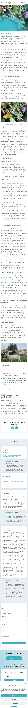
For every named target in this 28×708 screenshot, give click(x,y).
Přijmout (14, 695)
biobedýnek (17, 382)
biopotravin (11, 36)
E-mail (4, 630)
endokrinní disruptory (13, 183)
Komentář (4, 616)
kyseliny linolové (18, 176)
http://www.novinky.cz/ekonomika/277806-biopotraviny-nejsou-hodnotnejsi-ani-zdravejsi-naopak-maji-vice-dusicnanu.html (12, 455)
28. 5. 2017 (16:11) (6, 494)
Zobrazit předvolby (14, 703)
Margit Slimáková (10, 461)
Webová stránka (5, 636)
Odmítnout (14, 699)
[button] (26, 683)
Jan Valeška (5, 476)
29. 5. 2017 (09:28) (9, 514)
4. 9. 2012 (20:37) (6, 450)
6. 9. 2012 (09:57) (6, 478)
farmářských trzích (7, 380)
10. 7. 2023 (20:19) (9, 582)
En (25, 2)
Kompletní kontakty (14, 658)
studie (7, 284)
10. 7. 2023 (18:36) (6, 530)
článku (20, 296)
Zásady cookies (14, 706)
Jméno (4, 624)
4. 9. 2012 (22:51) (9, 463)
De (26, 2)
